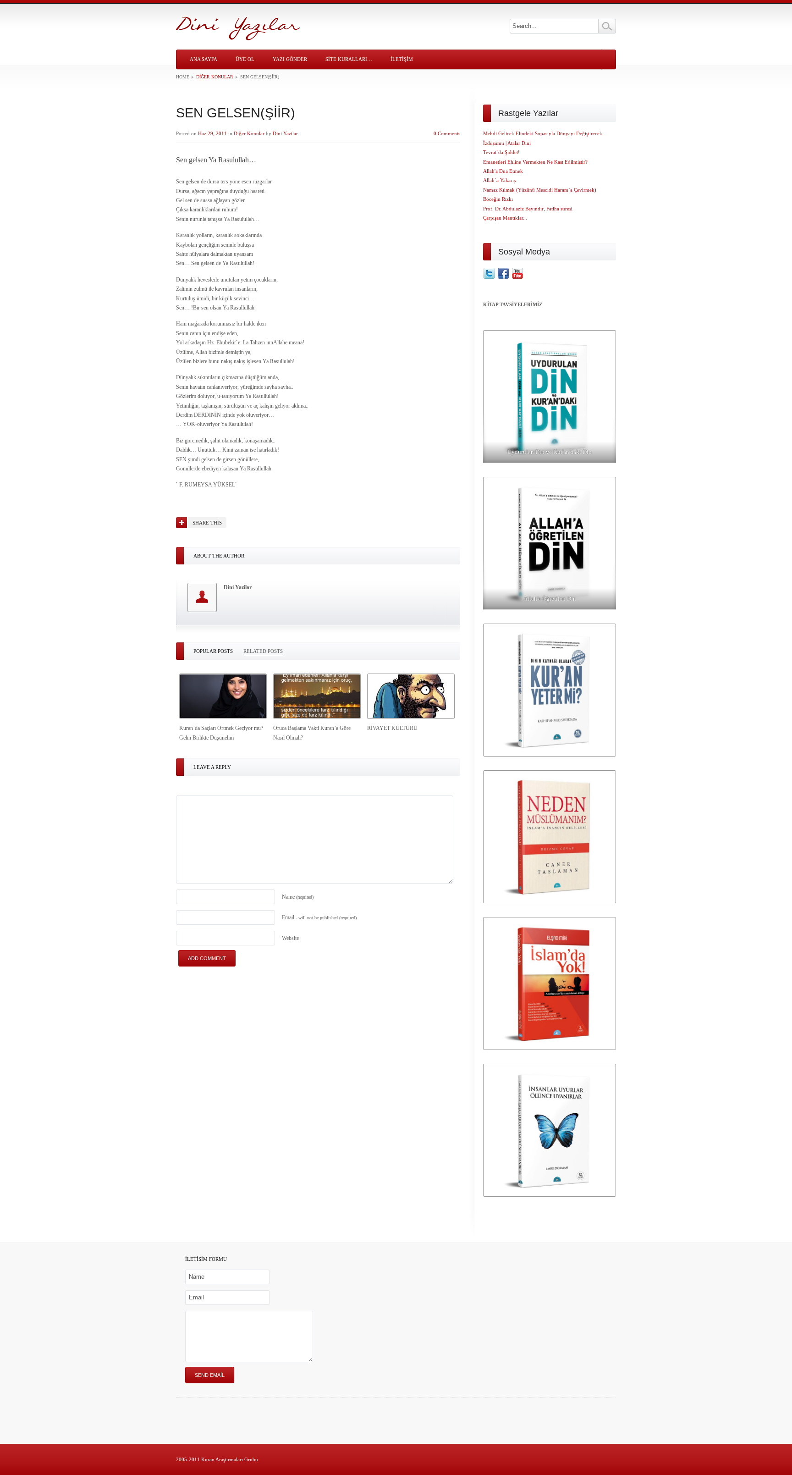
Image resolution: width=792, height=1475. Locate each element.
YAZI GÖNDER (290, 59)
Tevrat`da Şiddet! (501, 152)
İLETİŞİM (401, 59)
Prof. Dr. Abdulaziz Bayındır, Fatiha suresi (527, 208)
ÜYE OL (245, 59)
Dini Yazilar (285, 133)
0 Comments (447, 133)
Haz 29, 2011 (212, 133)
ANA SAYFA (203, 59)
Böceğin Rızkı (498, 199)
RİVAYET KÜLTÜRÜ (392, 728)
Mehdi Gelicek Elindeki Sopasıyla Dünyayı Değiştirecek (542, 133)
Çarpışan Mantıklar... (505, 218)
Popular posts (213, 651)
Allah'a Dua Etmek (503, 171)
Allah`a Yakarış (499, 180)
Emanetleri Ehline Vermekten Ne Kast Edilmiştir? (535, 162)
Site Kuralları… (348, 59)
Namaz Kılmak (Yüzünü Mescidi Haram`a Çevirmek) (539, 190)
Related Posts (263, 651)
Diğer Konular (214, 76)
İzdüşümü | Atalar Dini (507, 143)
